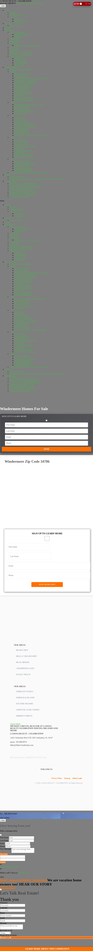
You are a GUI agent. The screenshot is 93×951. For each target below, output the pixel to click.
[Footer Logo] (22, 613)
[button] (82, 4)
